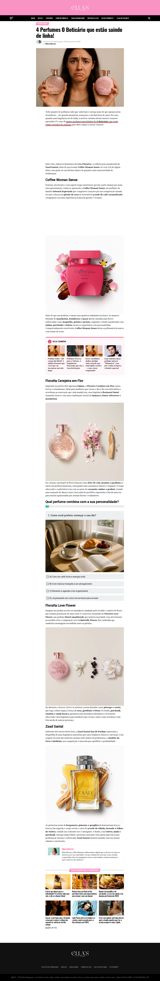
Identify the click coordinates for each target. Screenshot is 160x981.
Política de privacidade (49, 967)
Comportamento (62, 18)
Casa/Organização (78, 18)
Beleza (40, 18)
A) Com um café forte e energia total (67, 577)
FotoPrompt (114, 967)
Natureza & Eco (93, 18)
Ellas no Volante (123, 18)
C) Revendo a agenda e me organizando (69, 591)
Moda (33, 18)
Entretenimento (107, 18)
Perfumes (49, 18)
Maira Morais (50, 44)
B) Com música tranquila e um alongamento (71, 584)
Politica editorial (100, 967)
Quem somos (73, 967)
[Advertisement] (84, 145)
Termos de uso (86, 967)
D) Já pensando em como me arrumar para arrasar (74, 598)
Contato (64, 967)
